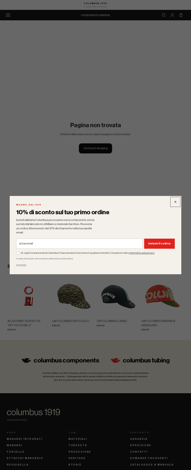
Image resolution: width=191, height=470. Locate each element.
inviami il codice (159, 243)
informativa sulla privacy (141, 253)
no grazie (21, 265)
